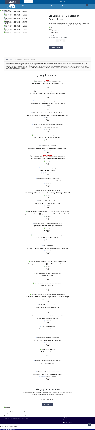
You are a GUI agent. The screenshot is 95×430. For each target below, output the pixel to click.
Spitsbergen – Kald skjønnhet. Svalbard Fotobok (47, 374)
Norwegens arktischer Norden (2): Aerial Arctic (47, 181)
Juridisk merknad (67, 422)
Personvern (66, 420)
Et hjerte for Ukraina (47, 275)
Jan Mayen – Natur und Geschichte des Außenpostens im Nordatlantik (47, 248)
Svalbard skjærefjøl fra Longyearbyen (47, 307)
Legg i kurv (56, 47)
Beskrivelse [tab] (9, 59)
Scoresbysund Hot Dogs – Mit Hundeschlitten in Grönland (47, 103)
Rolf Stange (12, 418)
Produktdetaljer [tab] (18, 59)
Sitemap (65, 417)
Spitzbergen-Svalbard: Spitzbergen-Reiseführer (47, 225)
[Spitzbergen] (12, 6)
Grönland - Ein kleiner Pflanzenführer (47, 237)
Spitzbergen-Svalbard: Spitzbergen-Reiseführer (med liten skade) (47, 148)
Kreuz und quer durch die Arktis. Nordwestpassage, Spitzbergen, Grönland (47, 193)
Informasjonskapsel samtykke (7, 429)
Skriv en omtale (53, 32)
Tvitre (51, 52)
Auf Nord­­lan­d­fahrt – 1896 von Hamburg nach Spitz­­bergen (48, 158)
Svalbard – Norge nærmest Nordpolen (47, 127)
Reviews (33, 59)
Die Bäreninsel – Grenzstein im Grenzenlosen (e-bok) (47, 83)
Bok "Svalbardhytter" (47, 285)
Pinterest (54, 52)
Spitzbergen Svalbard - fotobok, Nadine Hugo (47, 137)
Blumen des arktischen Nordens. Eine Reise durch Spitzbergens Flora (47, 115)
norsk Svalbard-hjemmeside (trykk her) (27, 67)
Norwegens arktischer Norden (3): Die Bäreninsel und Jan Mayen (47, 264)
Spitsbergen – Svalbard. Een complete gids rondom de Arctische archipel (47, 296)
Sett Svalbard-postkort (47, 363)
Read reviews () (54, 30)
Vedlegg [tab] (26, 59)
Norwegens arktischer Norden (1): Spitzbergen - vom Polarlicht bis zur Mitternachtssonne (47, 214)
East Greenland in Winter (47, 170)
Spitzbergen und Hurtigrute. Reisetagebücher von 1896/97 (47, 93)
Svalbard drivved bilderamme (47, 329)
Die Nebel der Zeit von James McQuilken (47, 203)
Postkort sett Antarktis (47, 352)
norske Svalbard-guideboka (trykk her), (60, 67)
